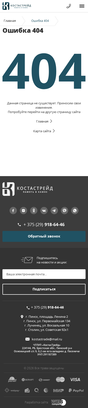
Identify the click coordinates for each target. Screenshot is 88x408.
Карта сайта (42, 131)
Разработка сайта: (37, 402)
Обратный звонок (44, 236)
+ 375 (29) (44, 224)
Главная (10, 20)
